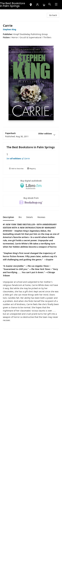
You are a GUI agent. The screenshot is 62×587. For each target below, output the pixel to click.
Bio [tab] (20, 217)
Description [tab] (8, 217)
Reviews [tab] (41, 217)
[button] (30, 5)
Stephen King (9, 29)
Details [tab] (29, 217)
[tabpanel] (31, 276)
